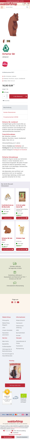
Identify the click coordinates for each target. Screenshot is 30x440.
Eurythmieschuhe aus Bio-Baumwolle (7, 206)
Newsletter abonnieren (5, 334)
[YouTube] (18, 302)
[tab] (15, 107)
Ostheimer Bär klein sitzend (7, 239)
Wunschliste (6, 100)
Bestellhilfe (5, 344)
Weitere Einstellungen (15, 434)
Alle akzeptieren (8, 437)
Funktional (15, 432)
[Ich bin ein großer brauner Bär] (22, 197)
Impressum (19, 323)
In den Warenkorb (18, 96)
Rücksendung (20, 348)
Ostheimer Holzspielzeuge (10, 157)
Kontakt (18, 335)
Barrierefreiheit (20, 333)
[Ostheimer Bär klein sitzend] (8, 230)
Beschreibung (7, 107)
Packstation (19, 346)
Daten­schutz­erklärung (20, 326)
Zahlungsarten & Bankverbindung (7, 350)
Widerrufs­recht (20, 320)
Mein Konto (5, 341)
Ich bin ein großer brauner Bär (20, 206)
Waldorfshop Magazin (6, 324)
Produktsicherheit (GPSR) (10, 117)
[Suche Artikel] (27, 7)
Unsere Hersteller (7, 330)
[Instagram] (15, 302)
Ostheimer (18, 146)
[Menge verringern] (7, 97)
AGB (17, 330)
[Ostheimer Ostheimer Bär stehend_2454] (4, 41)
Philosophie (5, 320)
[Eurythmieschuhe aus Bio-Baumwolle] (8, 197)
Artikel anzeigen (8, 218)
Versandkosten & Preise (21, 342)
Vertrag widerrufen (15, 385)
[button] (2, 7)
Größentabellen (6, 346)
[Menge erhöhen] (7, 95)
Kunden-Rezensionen (9, 112)
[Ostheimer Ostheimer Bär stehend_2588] (8, 41)
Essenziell (8, 430)
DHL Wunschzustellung (20, 430)
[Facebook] (12, 302)
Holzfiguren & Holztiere (20, 149)
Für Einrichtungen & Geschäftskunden (8, 355)
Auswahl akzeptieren (22, 437)
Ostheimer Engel (20, 238)
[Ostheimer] (5, 48)
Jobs (3, 327)
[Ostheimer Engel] (22, 230)
